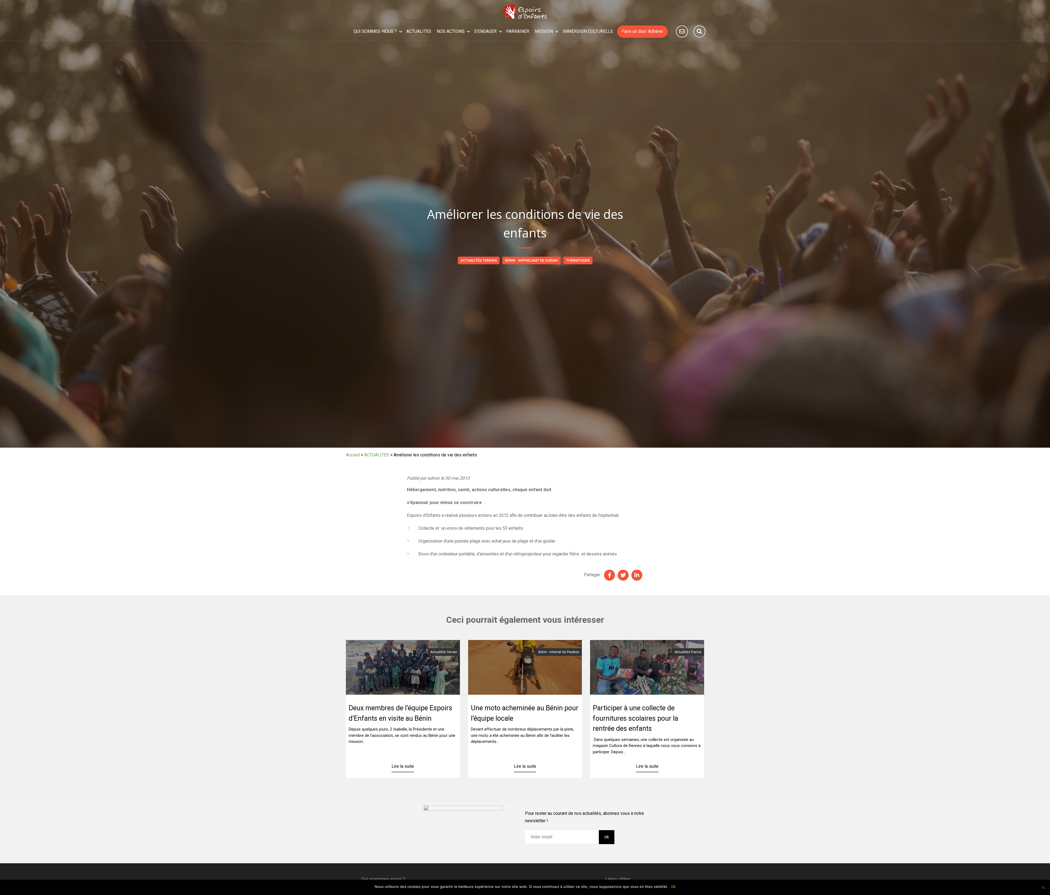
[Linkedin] (636, 575)
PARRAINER (517, 31)
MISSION (544, 31)
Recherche (699, 31)
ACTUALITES (418, 31)
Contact (682, 31)
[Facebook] (609, 575)
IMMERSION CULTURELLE (587, 31)
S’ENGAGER (485, 31)
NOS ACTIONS (451, 31)
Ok (673, 886)
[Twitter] (623, 575)
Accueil (353, 454)
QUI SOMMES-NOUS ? (375, 31)
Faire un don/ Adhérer (642, 31)
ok (606, 837)
